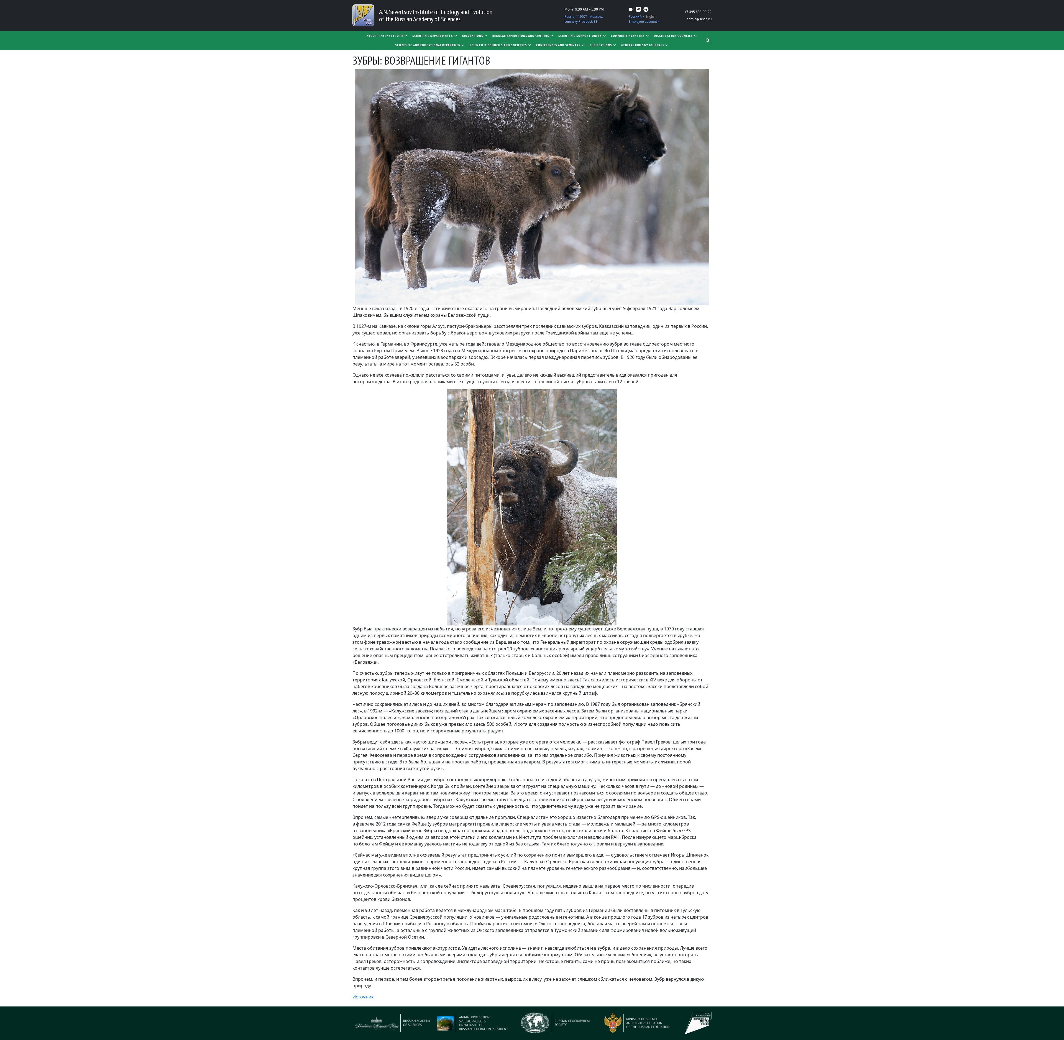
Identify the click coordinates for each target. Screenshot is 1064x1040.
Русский (635, 16)
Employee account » (644, 21)
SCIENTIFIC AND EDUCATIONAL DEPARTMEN (428, 45)
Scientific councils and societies (498, 45)
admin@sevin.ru (699, 19)
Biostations (472, 36)
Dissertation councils (673, 36)
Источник (363, 997)
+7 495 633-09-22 (698, 11)
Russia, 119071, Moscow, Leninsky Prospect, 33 (583, 19)
